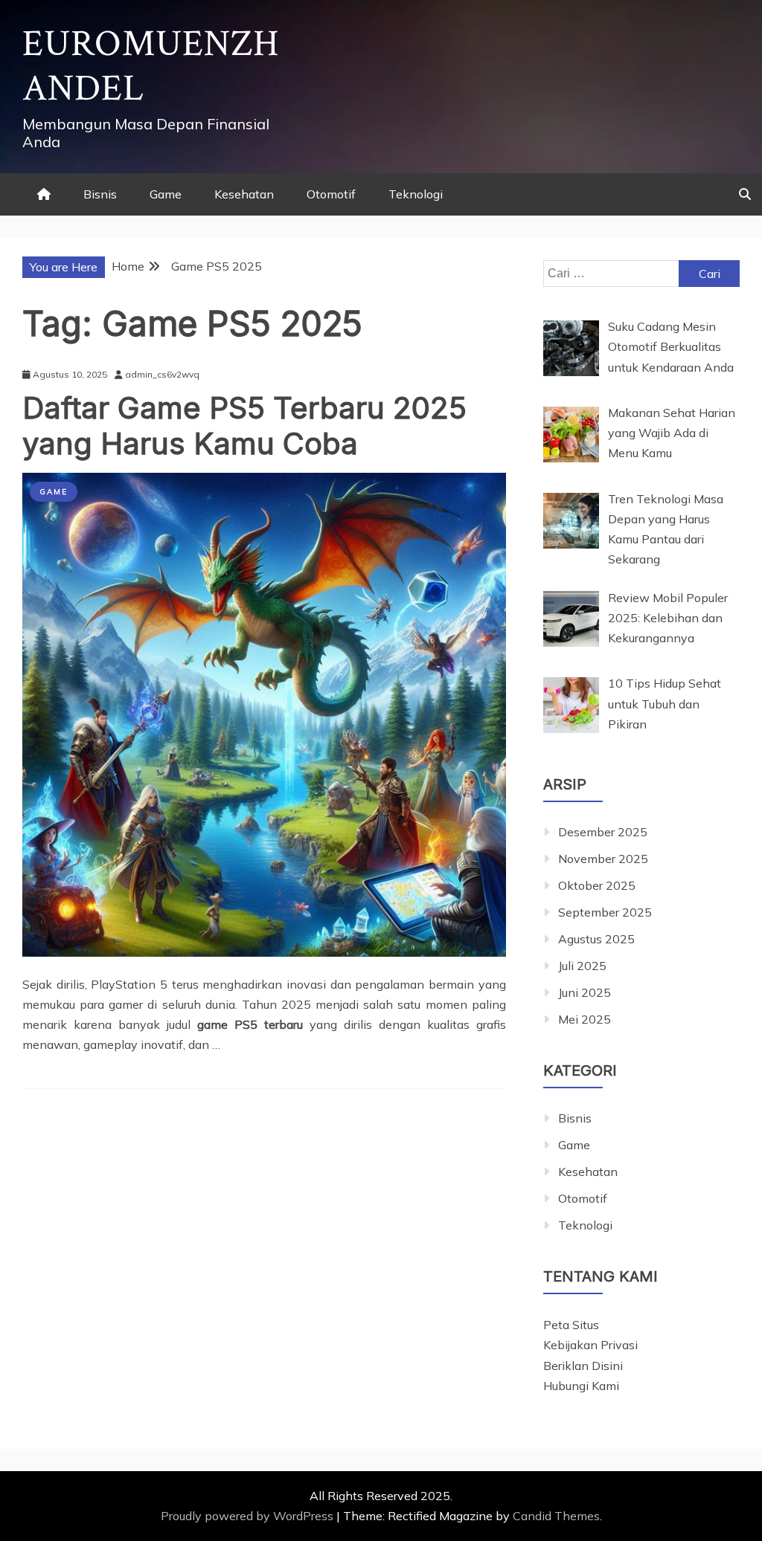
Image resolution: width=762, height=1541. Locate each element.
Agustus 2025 (596, 938)
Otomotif (331, 194)
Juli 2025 (582, 965)
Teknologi (415, 194)
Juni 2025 (584, 992)
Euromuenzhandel (151, 66)
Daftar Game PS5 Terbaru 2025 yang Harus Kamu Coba (244, 426)
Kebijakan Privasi (590, 1344)
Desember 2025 (602, 831)
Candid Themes (556, 1515)
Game (166, 194)
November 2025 (603, 858)
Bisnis (100, 194)
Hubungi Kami (581, 1385)
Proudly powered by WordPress (248, 1515)
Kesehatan (244, 194)
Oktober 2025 (596, 885)
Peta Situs (571, 1324)
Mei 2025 (584, 1019)
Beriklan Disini (583, 1365)
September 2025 (605, 912)
